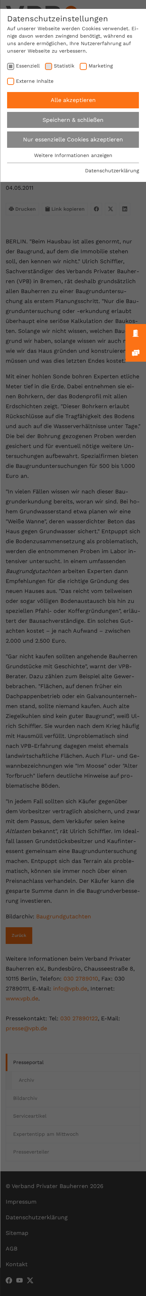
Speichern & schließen (73, 120)
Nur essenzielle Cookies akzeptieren (73, 139)
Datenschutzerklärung (112, 170)
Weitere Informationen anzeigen (73, 155)
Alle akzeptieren (73, 100)
